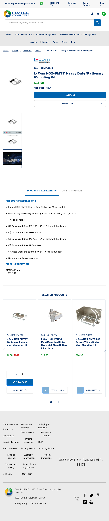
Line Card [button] (7, 474)
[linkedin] (85, 502)
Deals (55, 42)
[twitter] (91, 495)
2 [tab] (58, 402)
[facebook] (85, 495)
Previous (4, 350)
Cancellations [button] (27, 432)
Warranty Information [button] (29, 456)
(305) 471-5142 (55, 4)
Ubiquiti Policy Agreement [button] (29, 466)
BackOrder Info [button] (11, 442)
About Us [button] (8, 429)
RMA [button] (40, 442)
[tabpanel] (19, 348)
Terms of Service (38, 503)
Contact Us (72, 4)
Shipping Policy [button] (46, 448)
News (64, 42)
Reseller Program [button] (11, 456)
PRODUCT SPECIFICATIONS (42, 190)
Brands (45, 42)
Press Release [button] (10, 448)
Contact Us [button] (8, 435)
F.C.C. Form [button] (26, 474)
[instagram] (98, 495)
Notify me (70, 95)
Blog (73, 42)
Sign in (102, 4)
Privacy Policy (21, 503)
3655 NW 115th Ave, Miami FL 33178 (30, 498)
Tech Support (87, 4)
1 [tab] (51, 402)
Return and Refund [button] (46, 434)
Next (104, 350)
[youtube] (91, 502)
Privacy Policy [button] (28, 448)
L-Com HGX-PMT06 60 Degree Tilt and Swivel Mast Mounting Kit (88, 342)
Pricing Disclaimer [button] (29, 440)
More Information (72, 190)
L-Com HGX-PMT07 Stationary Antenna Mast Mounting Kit (17, 342)
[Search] (97, 22)
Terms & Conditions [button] (46, 456)
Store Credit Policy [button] (11, 466)
